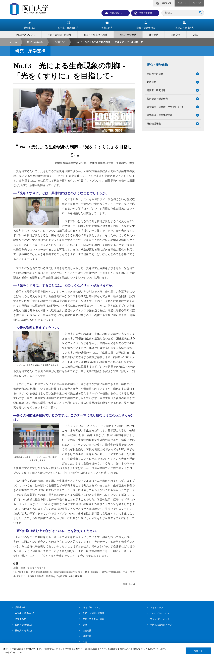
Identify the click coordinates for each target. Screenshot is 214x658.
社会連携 (87, 630)
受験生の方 (20, 607)
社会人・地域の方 (23, 630)
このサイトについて (160, 613)
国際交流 (87, 636)
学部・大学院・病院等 (93, 613)
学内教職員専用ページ (161, 624)
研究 (85, 624)
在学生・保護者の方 (25, 613)
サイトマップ (156, 607)
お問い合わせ (116, 12)
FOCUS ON (60, 42)
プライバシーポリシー (161, 618)
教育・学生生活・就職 (93, 618)
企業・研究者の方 (23, 624)
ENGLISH (182, 3)
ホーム (13, 42)
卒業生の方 (20, 618)
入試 (85, 641)
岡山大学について (91, 607)
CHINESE (197, 3)
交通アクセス (145, 12)
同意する (198, 650)
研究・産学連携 (35, 42)
